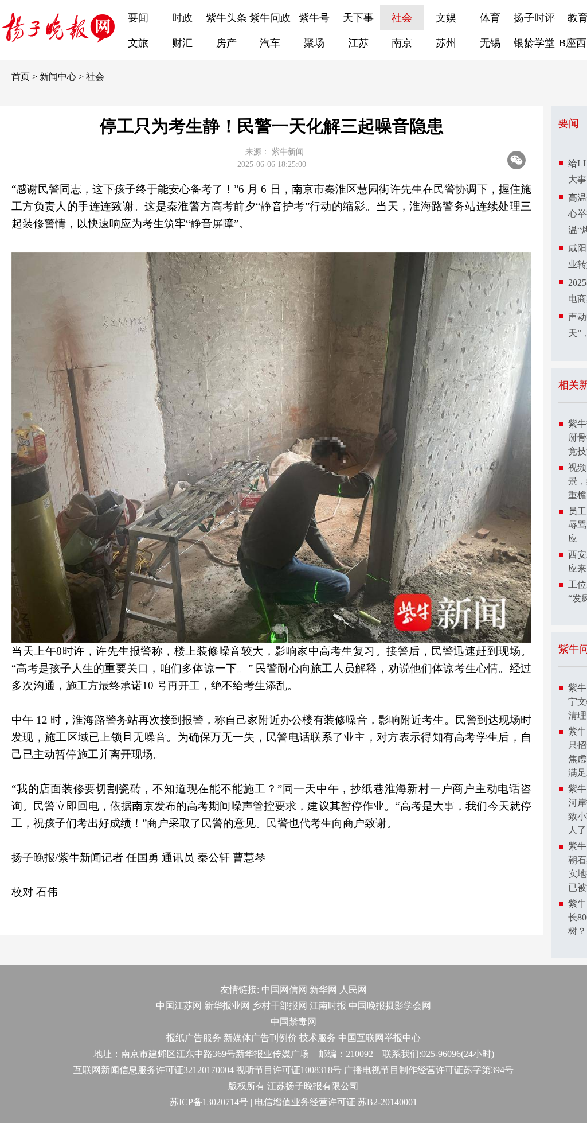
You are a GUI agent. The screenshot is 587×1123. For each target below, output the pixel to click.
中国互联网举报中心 (379, 1038)
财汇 (182, 43)
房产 (226, 43)
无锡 (490, 43)
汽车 (270, 43)
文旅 (138, 43)
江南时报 (328, 1006)
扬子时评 (534, 18)
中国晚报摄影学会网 (390, 1006)
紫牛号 (314, 18)
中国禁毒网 (293, 1022)
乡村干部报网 (279, 1006)
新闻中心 (58, 76)
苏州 (446, 43)
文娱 (446, 18)
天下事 (358, 18)
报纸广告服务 (193, 1038)
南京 (402, 43)
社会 (402, 18)
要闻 (138, 18)
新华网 (323, 989)
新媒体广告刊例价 (260, 1038)
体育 (490, 18)
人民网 (353, 989)
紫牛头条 (226, 18)
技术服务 (317, 1038)
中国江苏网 (179, 1006)
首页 (20, 76)
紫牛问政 (270, 18)
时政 (182, 18)
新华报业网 (227, 1006)
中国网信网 (284, 989)
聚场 (314, 43)
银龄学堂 (534, 43)
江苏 (358, 43)
